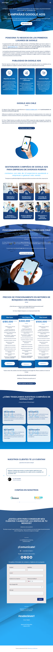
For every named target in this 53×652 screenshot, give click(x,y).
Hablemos (9, 363)
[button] (4, 475)
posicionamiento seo (12, 46)
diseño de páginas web (31, 109)
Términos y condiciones (32, 648)
